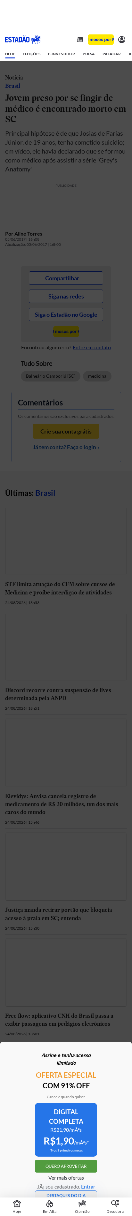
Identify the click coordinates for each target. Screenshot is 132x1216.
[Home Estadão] (22, 39)
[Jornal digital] (80, 39)
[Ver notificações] (122, 39)
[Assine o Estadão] (100, 39)
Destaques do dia (66, 1195)
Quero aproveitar (66, 1166)
